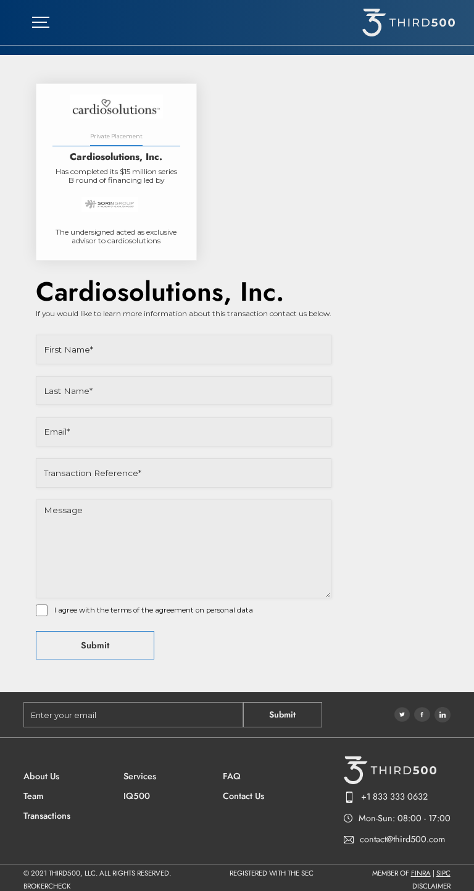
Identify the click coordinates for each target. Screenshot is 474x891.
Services (139, 776)
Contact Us (243, 796)
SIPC (443, 873)
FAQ (232, 776)
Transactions (46, 816)
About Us (41, 776)
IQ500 (136, 796)
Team (33, 796)
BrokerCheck (47, 886)
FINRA (421, 873)
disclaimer (431, 886)
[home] (408, 22)
